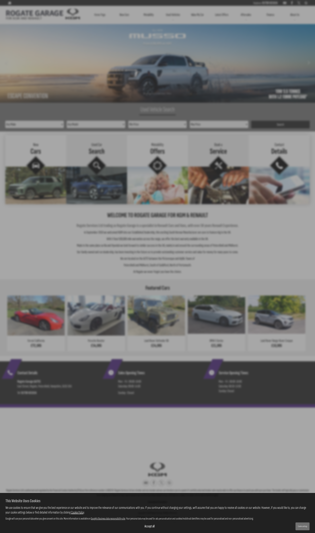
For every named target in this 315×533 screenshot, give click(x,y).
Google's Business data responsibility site (108, 518)
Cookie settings (302, 526)
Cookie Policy (77, 512)
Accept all (150, 526)
